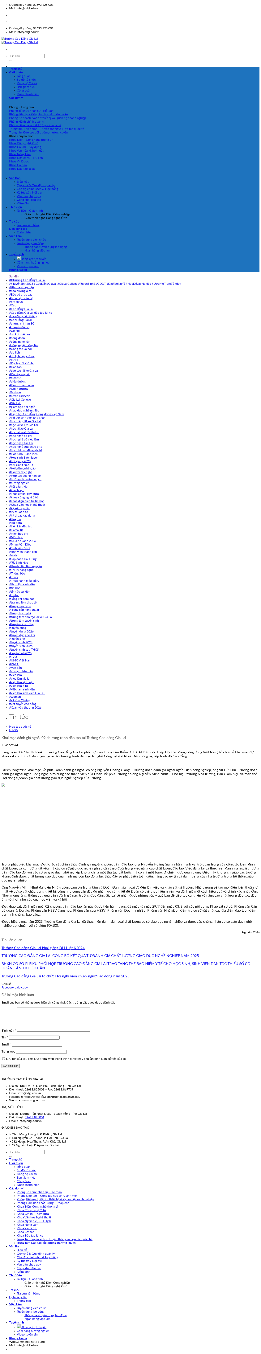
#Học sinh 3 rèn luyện (23, 457)
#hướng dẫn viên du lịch (25, 479)
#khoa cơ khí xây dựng (24, 493)
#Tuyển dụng (17, 627)
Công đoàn (24, 90)
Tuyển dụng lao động (30, 243)
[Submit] (10, 60)
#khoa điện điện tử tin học (26, 501)
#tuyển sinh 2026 (20, 646)
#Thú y (13, 577)
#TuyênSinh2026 (20, 653)
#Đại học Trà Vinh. (21, 363)
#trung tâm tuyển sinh (24, 620)
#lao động (15, 522)
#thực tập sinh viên (22, 584)
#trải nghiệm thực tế (22, 602)
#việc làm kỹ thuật (21, 682)
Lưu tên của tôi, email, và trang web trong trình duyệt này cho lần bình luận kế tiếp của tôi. (66, 1058)
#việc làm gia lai (19, 678)
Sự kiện (14, 276)
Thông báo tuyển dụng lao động (45, 246)
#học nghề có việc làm (24, 439)
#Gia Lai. (15, 403)
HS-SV (13, 730)
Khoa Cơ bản (25, 1231)
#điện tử (14, 377)
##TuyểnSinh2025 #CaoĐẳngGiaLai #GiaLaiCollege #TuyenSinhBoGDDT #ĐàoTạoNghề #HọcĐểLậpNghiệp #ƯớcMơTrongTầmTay (95, 283)
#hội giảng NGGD (21, 464)
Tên (5, 1037)
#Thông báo (17, 573)
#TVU (13, 656)
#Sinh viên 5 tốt (19, 548)
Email (6, 1044)
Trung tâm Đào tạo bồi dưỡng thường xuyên (46, 1242)
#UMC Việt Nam (20, 660)
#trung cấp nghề (20, 606)
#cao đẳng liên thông (23, 316)
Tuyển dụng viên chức (31, 239)
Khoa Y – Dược (27, 1228)
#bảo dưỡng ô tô (20, 290)
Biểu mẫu (23, 181)
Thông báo (24, 232)
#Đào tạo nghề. (19, 374)
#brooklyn (16, 301)
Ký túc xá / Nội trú (29, 192)
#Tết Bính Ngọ (18, 562)
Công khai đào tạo (29, 199)
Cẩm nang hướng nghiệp (33, 262)
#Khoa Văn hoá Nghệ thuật (27, 504)
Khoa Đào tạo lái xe (30, 1235)
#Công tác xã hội (20, 348)
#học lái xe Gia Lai (21, 428)
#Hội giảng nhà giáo (22, 468)
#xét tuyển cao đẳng (22, 704)
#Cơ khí (14, 330)
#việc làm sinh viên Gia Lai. (27, 693)
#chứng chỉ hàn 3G (22, 323)
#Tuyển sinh (17, 638)
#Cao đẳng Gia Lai (21, 309)
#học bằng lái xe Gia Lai (25, 421)
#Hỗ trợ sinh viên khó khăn (27, 417)
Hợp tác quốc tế (20, 726)
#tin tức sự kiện (19, 591)
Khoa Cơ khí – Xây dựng (33, 1213)
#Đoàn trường (18, 388)
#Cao (12, 305)
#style (13, 555)
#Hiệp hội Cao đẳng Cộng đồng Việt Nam (36, 414)
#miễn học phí (18, 533)
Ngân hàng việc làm (37, 250)
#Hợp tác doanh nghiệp (25, 475)
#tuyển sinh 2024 (20, 642)
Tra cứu (14, 221)
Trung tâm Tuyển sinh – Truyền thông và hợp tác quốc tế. (54, 1239)
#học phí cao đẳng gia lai (25, 450)
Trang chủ (15, 68)
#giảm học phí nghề (22, 406)
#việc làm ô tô (18, 685)
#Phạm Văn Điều (20, 544)
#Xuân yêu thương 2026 (25, 707)
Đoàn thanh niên (28, 94)
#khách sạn (16, 490)
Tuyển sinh (16, 254)
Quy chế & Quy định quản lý (36, 185)
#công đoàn (17, 338)
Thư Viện (15, 207)
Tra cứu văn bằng (28, 225)
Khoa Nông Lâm (27, 1224)
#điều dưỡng (17, 381)
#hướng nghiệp (19, 483)
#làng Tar (15, 519)
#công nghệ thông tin (23, 345)
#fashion (15, 392)
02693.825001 (34, 1117)
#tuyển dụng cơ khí (22, 635)
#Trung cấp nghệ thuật (24, 609)
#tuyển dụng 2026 (21, 631)
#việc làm (15, 675)
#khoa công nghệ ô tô (23, 497)
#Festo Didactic (19, 396)
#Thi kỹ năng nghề (21, 569)
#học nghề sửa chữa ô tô (25, 446)
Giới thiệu (16, 72)
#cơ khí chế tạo (19, 334)
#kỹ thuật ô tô (18, 511)
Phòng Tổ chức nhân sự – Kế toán (39, 1192)
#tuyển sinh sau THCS (24, 649)
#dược (13, 359)
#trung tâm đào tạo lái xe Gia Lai (31, 617)
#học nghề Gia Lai (21, 443)
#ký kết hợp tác (19, 508)
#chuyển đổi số (19, 327)
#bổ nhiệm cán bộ (21, 298)
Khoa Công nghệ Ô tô (31, 1210)
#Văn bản (15, 667)
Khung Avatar (18, 269)
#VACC (14, 664)
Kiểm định (23, 203)
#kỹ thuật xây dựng (22, 515)
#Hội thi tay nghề (20, 472)
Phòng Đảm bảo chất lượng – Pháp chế (43, 1203)
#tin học (14, 588)
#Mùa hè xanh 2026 (22, 540)
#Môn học (16, 537)
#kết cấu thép (18, 486)
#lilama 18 (16, 530)
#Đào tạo (15, 367)
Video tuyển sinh (28, 266)
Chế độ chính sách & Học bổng (37, 188)
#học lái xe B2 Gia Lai (23, 425)
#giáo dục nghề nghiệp (24, 410)
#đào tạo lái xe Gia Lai (24, 370)
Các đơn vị (16, 97)
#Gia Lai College (20, 399)
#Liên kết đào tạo (20, 526)
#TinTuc (14, 595)
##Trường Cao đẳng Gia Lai (27, 280)
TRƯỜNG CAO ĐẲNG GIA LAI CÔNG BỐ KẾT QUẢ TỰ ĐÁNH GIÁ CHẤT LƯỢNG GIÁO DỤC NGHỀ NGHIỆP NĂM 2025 (100, 956)
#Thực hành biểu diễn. (24, 580)
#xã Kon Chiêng (19, 700)
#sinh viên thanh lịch (23, 551)
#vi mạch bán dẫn (21, 671)
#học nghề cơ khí (20, 435)
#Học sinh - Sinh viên (23, 454)
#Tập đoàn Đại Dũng (22, 559)
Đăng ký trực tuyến (33, 258)
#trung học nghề (20, 613)
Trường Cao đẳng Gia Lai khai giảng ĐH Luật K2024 (43, 948)
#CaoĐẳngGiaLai (20, 319)
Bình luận (9, 1030)
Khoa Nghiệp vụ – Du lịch (34, 1221)
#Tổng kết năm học (21, 598)
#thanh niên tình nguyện (25, 566)
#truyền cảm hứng (21, 624)
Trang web (8, 1051)
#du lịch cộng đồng (22, 356)
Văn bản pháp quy (29, 196)
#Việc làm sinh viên (22, 689)
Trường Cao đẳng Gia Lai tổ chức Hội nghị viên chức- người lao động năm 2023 (66, 976)
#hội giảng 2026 (20, 461)
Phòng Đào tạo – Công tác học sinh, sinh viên (47, 1195)
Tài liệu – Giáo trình (30, 210)
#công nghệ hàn (19, 341)
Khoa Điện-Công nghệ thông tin (38, 1206)
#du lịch (14, 352)
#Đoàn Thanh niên (21, 385)
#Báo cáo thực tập (21, 287)
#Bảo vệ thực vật (20, 294)
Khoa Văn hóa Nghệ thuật (34, 1217)
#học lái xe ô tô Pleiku (24, 432)
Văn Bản (14, 178)
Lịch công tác (18, 228)
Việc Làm (15, 236)
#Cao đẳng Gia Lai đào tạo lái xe (30, 312)
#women (15, 696)
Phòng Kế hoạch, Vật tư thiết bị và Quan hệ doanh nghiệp (55, 1199)
